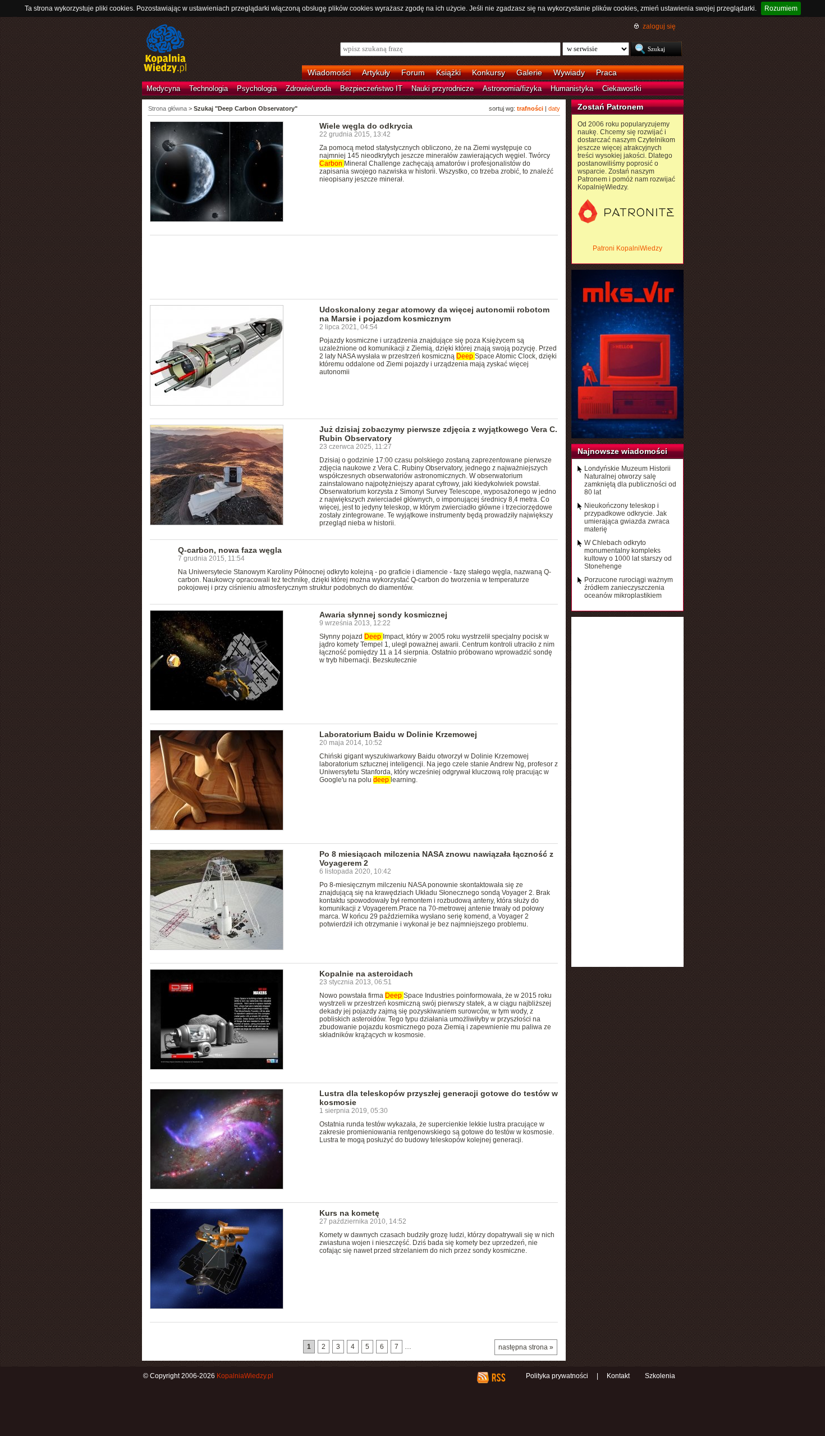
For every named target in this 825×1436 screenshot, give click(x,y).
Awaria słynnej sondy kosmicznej (383, 614)
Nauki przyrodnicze (442, 88)
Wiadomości (329, 72)
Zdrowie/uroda (308, 88)
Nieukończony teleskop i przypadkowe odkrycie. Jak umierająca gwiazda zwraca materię (627, 517)
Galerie (529, 72)
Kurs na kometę (349, 1212)
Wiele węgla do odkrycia (365, 125)
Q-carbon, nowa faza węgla (230, 550)
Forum (413, 72)
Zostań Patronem (610, 106)
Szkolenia (660, 1376)
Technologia (208, 88)
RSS (498, 1377)
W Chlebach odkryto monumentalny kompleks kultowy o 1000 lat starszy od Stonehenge (628, 554)
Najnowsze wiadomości (622, 451)
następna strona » (525, 1347)
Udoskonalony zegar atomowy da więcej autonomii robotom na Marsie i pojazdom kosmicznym (434, 314)
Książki (448, 72)
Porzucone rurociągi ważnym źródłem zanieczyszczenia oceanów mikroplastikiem (628, 587)
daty (554, 108)
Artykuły (376, 72)
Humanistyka (572, 88)
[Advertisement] (354, 266)
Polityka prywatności (557, 1376)
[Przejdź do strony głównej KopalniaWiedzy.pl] (165, 49)
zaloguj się (659, 26)
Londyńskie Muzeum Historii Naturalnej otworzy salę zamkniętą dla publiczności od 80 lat (630, 480)
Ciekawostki (621, 88)
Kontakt (618, 1376)
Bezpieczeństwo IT (371, 88)
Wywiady (569, 72)
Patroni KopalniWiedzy (627, 248)
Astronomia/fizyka (512, 88)
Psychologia (257, 88)
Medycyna (163, 88)
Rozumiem (780, 8)
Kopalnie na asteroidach (366, 973)
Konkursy (488, 72)
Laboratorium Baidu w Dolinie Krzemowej (398, 734)
